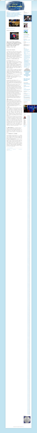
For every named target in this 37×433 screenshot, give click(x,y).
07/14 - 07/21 (28, 264)
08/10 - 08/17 (28, 136)
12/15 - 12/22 (28, 252)
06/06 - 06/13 (28, 221)
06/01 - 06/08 (28, 140)
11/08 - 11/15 (28, 355)
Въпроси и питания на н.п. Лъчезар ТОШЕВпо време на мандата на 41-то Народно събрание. (27, 40)
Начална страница (14, 149)
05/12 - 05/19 (28, 269)
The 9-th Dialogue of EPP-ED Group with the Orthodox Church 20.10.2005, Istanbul (27, 63)
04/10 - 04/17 (28, 202)
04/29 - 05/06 (28, 413)
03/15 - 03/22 (28, 245)
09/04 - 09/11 (28, 334)
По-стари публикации (20, 149)
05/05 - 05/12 (28, 160)
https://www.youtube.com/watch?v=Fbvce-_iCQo (11, 28)
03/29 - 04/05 (28, 244)
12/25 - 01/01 (28, 326)
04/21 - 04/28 (28, 161)
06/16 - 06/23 (28, 266)
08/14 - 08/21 (28, 195)
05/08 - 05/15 (28, 200)
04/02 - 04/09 (28, 180)
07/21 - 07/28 (28, 155)
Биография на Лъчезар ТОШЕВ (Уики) (27, 51)
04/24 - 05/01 (28, 201)
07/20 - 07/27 (28, 137)
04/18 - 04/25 (28, 225)
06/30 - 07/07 (28, 265)
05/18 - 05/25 (28, 383)
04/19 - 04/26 (28, 122)
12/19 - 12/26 (28, 209)
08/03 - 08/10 (28, 378)
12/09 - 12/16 (28, 280)
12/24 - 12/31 (28, 301)
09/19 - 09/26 (28, 214)
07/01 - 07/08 (28, 289)
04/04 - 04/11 (28, 226)
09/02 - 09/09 (28, 404)
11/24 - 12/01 (28, 254)
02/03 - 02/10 (28, 276)
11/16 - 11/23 (28, 130)
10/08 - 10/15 (28, 171)
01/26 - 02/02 (28, 249)
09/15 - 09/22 (28, 259)
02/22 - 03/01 (28, 370)
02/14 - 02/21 (28, 230)
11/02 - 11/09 (28, 131)
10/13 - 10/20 (28, 151)
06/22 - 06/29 (28, 380)
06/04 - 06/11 (28, 314)
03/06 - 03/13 (28, 346)
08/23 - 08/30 (28, 116)
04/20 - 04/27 (28, 385)
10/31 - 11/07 (28, 212)
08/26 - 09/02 (28, 285)
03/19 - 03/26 (28, 320)
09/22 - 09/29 (28, 152)
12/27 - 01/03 (28, 351)
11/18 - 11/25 (28, 281)
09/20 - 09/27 (28, 359)
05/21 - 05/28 (28, 315)
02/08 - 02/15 (28, 371)
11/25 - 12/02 (28, 403)
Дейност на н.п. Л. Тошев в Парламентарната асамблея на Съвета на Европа (27, 53)
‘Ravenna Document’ (25, 58)
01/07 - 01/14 (28, 300)
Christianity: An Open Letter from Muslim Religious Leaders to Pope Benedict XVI (27, 57)
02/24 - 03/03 (28, 275)
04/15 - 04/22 (28, 414)
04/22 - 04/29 (28, 294)
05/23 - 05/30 (28, 222)
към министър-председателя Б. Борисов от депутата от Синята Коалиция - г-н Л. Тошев (27, 97)
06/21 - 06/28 (28, 409)
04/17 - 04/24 (28, 344)
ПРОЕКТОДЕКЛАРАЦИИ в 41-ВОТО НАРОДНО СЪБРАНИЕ (27, 72)
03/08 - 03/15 (28, 369)
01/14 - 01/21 (28, 166)
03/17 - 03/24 (28, 162)
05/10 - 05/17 (28, 121)
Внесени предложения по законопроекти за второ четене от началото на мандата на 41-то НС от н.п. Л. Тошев (27, 55)
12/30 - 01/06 (28, 279)
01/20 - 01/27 (28, 277)
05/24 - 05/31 (28, 120)
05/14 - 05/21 (28, 177)
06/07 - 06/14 (28, 364)
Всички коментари (25, 103)
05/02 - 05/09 (28, 224)
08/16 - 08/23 (28, 361)
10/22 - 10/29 (28, 170)
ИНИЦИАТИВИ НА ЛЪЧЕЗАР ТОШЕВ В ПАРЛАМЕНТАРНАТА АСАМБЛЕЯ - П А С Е (27, 86)
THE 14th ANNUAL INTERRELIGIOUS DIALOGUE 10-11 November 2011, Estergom (27, 59)
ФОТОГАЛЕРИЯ (25, 88)
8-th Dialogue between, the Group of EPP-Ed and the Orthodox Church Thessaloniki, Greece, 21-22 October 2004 (27, 64)
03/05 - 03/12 (28, 321)
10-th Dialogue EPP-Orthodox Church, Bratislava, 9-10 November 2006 (27, 62)
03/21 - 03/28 (28, 227)
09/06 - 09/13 (28, 360)
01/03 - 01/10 (28, 232)
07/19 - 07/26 (28, 236)
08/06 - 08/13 (28, 309)
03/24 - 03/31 (28, 399)
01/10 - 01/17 (28, 350)
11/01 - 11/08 (28, 235)
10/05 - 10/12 (28, 132)
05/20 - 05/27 (28, 405)
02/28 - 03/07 (28, 229)
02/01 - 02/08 (28, 126)
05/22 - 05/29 (28, 341)
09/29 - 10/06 (28, 394)
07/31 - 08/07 (28, 196)
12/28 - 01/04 (28, 127)
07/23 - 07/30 (28, 310)
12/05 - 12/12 (28, 210)
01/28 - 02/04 (28, 165)
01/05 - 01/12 (28, 146)
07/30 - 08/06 (28, 175)
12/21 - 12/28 (28, 373)
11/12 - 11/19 (28, 304)
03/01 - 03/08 (28, 246)
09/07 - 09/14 (28, 376)
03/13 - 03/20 (28, 204)
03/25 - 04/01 (28, 296)
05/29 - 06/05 (28, 199)
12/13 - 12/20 (28, 406)
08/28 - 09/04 (28, 194)
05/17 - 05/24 (28, 240)
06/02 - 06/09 (28, 267)
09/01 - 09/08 (28, 260)
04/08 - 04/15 (28, 295)
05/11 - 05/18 (28, 141)
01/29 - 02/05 (28, 184)
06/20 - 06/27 (28, 220)
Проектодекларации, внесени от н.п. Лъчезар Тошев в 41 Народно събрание (27, 56)
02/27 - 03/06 (28, 205)
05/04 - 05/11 (28, 384)
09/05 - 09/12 (28, 215)
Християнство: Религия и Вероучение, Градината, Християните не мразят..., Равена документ (27, 66)
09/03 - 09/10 (28, 174)
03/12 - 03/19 (28, 181)
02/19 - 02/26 (28, 182)
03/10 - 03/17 (28, 274)
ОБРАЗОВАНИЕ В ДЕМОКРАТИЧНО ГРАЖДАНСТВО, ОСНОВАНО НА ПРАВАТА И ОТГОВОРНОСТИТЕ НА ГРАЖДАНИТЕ (27, 84)
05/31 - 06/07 (28, 239)
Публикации (25, 102)
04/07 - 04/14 (28, 398)
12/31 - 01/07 (28, 167)
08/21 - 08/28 (28, 335)
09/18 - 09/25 (28, 192)
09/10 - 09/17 (28, 306)
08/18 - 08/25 (28, 261)
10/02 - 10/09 (28, 191)
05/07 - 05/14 (28, 316)
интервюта (25, 114)
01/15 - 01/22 (28, 185)
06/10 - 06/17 (28, 290)
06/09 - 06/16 (28, 157)
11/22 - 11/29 (28, 354)
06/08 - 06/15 (28, 381)
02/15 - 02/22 (28, 125)
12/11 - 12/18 (28, 187)
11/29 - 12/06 (28, 234)
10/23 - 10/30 (28, 330)
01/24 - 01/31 (28, 231)
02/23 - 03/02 (28, 145)
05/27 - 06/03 (28, 291)
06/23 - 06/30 (28, 156)
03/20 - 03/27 (28, 345)
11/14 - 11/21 (28, 211)
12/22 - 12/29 (28, 147)
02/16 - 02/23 (28, 247)
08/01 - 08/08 (28, 217)
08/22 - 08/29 (28, 216)
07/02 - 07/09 (28, 176)
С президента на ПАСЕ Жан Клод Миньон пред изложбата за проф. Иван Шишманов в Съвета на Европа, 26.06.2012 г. (27, 89)
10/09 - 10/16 (28, 331)
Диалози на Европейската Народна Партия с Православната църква (27, 67)
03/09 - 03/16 (28, 388)
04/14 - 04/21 (28, 271)
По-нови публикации (8, 149)
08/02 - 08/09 (28, 117)
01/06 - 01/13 (28, 401)
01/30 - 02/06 (28, 207)
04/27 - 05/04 (28, 142)
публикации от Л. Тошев (28, 42)
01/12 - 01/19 (28, 250)
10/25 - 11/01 (28, 356)
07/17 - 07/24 (28, 197)
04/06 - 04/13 (28, 386)
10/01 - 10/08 (28, 305)
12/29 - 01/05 (28, 251)
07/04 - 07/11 (28, 219)
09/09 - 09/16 (28, 284)
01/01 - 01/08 (28, 186)
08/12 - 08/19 (28, 286)
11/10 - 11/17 (28, 255)
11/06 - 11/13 (28, 190)
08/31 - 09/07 (28, 135)
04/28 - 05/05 (28, 270)
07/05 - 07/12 (28, 237)
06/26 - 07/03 (28, 339)
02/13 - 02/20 (28, 206)
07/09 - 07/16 (28, 311)
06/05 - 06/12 (28, 340)
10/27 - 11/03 (28, 150)
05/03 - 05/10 (28, 241)
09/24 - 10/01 (28, 172)
